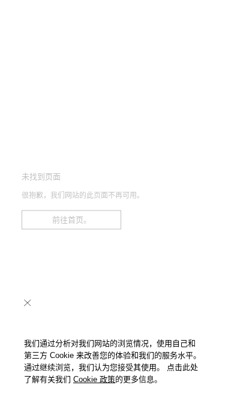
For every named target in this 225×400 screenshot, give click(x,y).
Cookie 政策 (94, 379)
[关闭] (27, 303)
